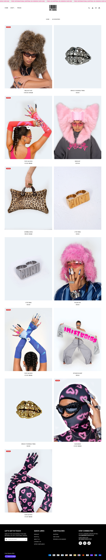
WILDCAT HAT (28, 90)
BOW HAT (77, 161)
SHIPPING (55, 534)
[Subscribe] (25, 539)
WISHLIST (36, 534)
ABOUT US (37, 539)
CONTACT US (37, 541)
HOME (6, 8)
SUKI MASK (77, 444)
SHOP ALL (36, 536)
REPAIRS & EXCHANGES (59, 539)
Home (47, 19)
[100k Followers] (84, 543)
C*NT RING (78, 232)
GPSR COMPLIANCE (39, 544)
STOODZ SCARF (77, 373)
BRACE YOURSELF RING (78, 90)
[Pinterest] (80, 543)
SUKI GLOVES (28, 514)
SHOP (12, 8)
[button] (99, 8)
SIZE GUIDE (56, 536)
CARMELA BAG (28, 232)
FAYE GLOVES (28, 161)
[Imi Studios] (53, 8)
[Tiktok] (89, 543)
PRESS (19, 8)
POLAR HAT (77, 302)
